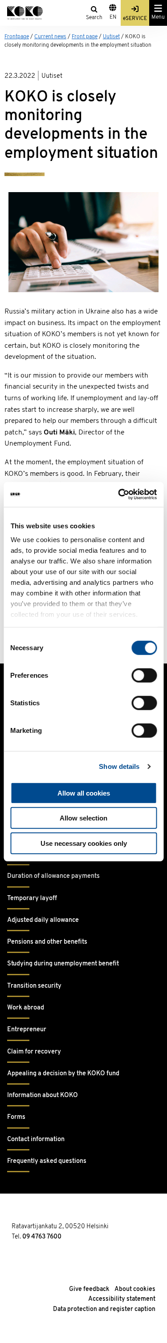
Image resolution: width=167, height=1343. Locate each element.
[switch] (144, 675)
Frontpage (16, 37)
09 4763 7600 (41, 1237)
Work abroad (25, 1008)
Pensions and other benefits (47, 942)
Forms (16, 1117)
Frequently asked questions (46, 1161)
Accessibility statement (121, 1299)
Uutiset (111, 37)
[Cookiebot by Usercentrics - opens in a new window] (119, 494)
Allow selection (83, 818)
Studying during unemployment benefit (63, 964)
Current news (50, 37)
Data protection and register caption (104, 1309)
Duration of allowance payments (53, 876)
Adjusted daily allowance (43, 920)
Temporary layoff (32, 898)
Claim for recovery (34, 1052)
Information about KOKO (42, 1095)
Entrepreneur (26, 1029)
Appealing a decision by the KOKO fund (63, 1073)
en (113, 17)
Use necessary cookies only (84, 843)
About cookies (134, 1289)
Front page (85, 37)
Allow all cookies (83, 792)
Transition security (34, 986)
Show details (119, 766)
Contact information (36, 1139)
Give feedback (89, 1289)
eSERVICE (135, 18)
